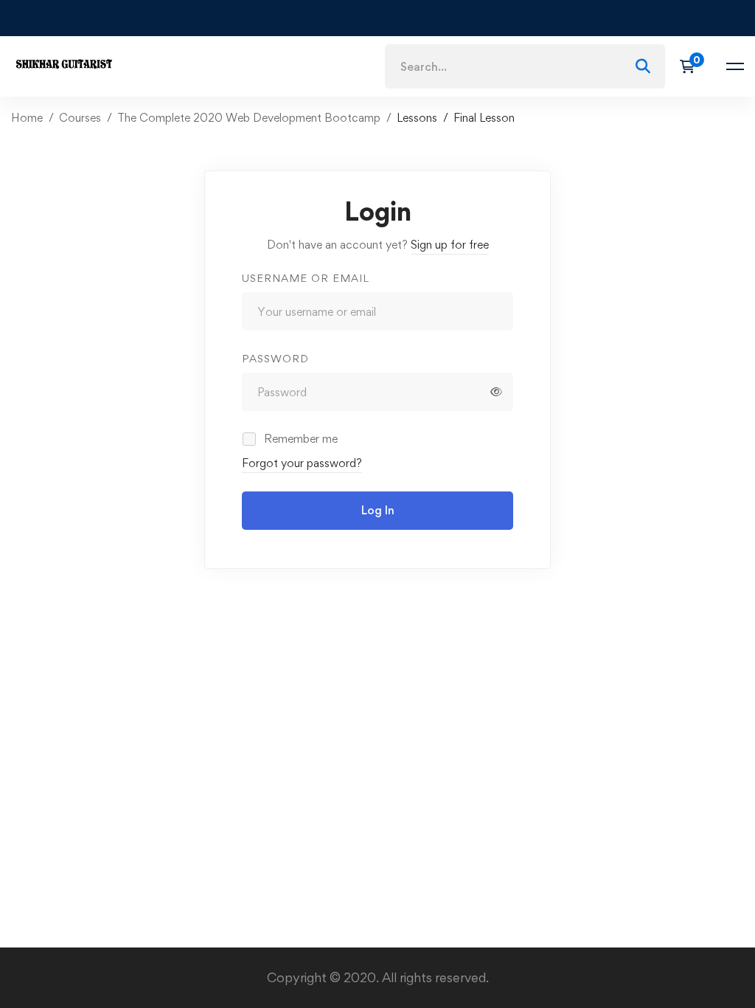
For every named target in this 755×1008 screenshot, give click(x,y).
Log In (377, 510)
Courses (80, 118)
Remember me (299, 439)
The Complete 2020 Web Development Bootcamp (248, 118)
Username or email (305, 278)
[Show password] (496, 392)
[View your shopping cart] (691, 66)
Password (275, 358)
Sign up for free (450, 245)
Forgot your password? (302, 463)
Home (27, 118)
